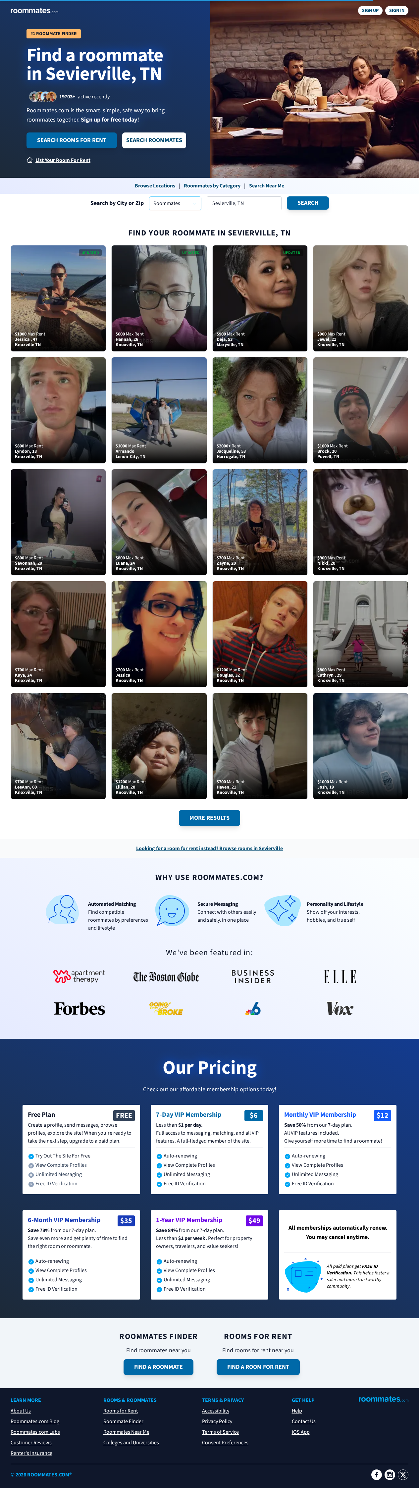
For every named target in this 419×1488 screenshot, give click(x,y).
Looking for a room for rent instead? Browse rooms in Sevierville (209, 848)
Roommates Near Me (126, 1432)
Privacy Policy (217, 1421)
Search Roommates (154, 140)
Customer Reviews (31, 1442)
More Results (209, 818)
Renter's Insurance (31, 1453)
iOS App (301, 1432)
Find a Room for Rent (258, 1367)
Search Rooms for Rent (71, 140)
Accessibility (215, 1410)
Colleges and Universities (131, 1442)
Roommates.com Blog (35, 1421)
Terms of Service (220, 1432)
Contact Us (304, 1421)
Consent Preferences (225, 1442)
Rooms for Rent (120, 1410)
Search (307, 203)
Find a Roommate (158, 1367)
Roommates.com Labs (35, 1432)
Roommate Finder (123, 1421)
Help (297, 1410)
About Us (21, 1410)
